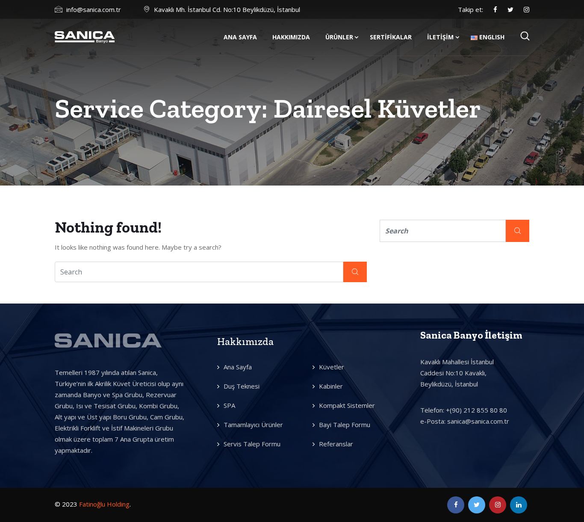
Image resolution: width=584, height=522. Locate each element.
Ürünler (339, 37)
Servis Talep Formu (252, 443)
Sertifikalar (391, 37)
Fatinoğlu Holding (104, 504)
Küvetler (331, 367)
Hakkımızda (291, 37)
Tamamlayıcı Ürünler (253, 424)
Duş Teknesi (242, 386)
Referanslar (336, 443)
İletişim (440, 37)
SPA (229, 405)
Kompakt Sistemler (347, 405)
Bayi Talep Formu (344, 424)
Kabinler (331, 386)
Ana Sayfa (240, 37)
